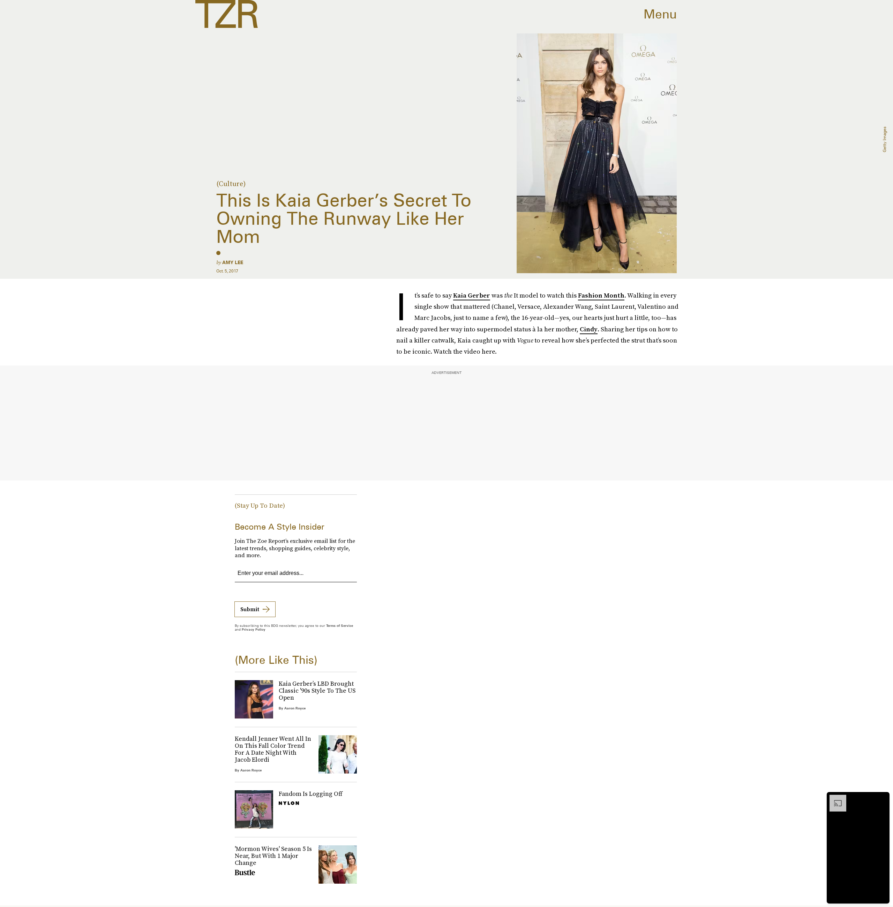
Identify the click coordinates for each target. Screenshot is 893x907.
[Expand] (834, 798)
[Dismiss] (881, 798)
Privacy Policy (253, 629)
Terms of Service (339, 625)
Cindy (589, 329)
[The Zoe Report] (226, 14)
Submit (249, 609)
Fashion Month (601, 295)
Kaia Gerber (471, 295)
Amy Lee (232, 262)
